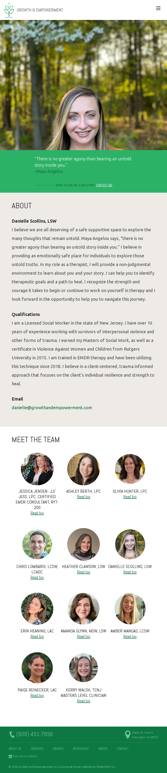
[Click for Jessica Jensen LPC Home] (33, 10)
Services (37, 748)
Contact (123, 748)
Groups (58, 748)
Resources (81, 748)
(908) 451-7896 (34, 734)
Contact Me (104, 185)
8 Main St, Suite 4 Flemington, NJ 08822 (145, 735)
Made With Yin (106, 766)
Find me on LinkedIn (25, 756)
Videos (102, 748)
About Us (15, 748)
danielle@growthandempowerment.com (52, 407)
